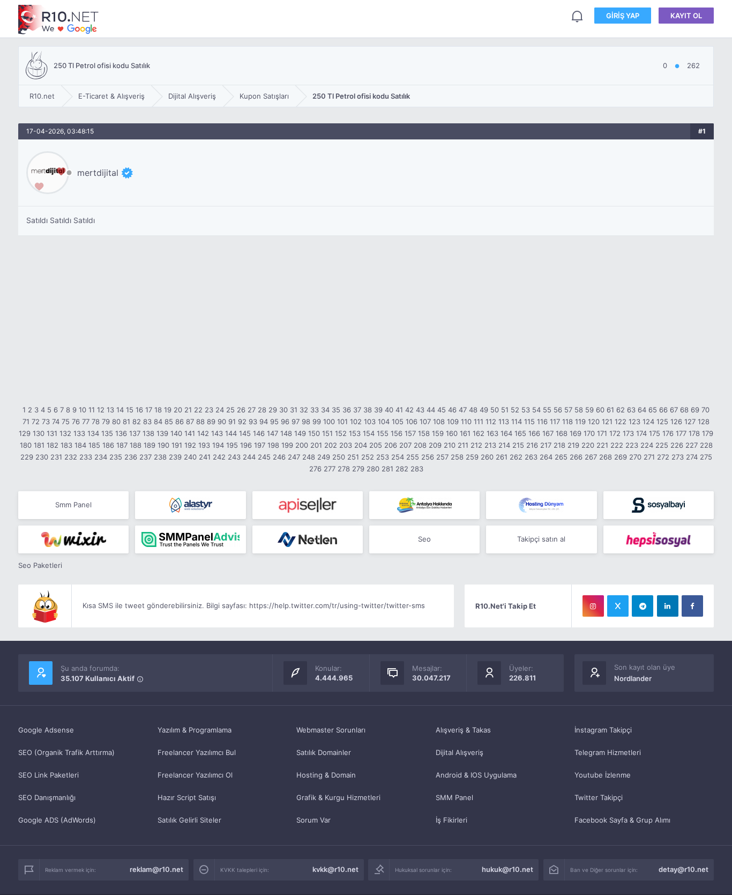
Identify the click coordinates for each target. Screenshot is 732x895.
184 (80, 445)
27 (252, 409)
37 (357, 409)
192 (190, 445)
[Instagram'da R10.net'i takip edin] (593, 606)
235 (115, 457)
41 (399, 409)
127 (690, 421)
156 (396, 433)
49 (484, 409)
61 (610, 409)
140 (176, 433)
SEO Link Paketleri (48, 775)
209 (435, 445)
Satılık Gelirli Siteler (189, 820)
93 (253, 421)
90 (222, 421)
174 (641, 433)
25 (230, 409)
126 (676, 421)
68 (684, 409)
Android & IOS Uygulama (476, 775)
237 (145, 457)
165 (520, 433)
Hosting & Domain (326, 775)
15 (129, 409)
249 (323, 457)
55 (547, 409)
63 (631, 409)
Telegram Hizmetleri (607, 752)
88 (200, 421)
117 (555, 421)
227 (691, 445)
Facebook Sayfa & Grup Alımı (622, 820)
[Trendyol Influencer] (73, 539)
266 (576, 457)
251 (353, 457)
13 (110, 409)
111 (478, 421)
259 (472, 457)
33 (314, 409)
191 (176, 445)
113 (503, 421)
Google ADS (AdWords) (57, 820)
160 (452, 433)
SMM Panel (454, 797)
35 (336, 409)
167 (548, 433)
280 (373, 468)
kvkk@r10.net (335, 869)
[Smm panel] (190, 539)
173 (628, 433)
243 (234, 457)
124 (648, 421)
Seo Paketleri (40, 565)
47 (463, 409)
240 (190, 457)
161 (465, 433)
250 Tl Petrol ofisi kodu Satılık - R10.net (58, 19)
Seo (424, 539)
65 (652, 409)
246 (279, 457)
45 (441, 409)
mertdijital (97, 172)
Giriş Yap (622, 15)
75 (66, 421)
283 (416, 468)
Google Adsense (46, 730)
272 (663, 457)
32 (304, 409)
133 (79, 433)
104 (384, 421)
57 (568, 409)
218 (559, 445)
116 (542, 421)
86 (179, 421)
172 (615, 433)
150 (314, 433)
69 (695, 409)
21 (188, 409)
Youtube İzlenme (602, 775)
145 (245, 433)
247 (294, 457)
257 (442, 457)
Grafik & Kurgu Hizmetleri (338, 797)
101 (342, 421)
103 (370, 421)
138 (148, 433)
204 (360, 445)
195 (232, 445)
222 (616, 445)
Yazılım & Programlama (194, 730)
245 (264, 457)
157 (410, 433)
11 (91, 409)
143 (217, 433)
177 (681, 433)
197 (259, 445)
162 (478, 433)
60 (600, 409)
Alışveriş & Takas (463, 730)
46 (452, 409)
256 (427, 457)
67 (674, 409)
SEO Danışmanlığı (47, 797)
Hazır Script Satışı (187, 797)
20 (178, 409)
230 (41, 457)
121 (607, 421)
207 (405, 445)
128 (703, 421)
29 (272, 409)
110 (466, 421)
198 (273, 445)
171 (602, 433)
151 (327, 433)
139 (162, 433)
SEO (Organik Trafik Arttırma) (66, 752)
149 (300, 433)
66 (663, 409)
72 (36, 421)
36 (346, 409)
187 (122, 445)
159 (438, 433)
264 (546, 457)
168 (561, 433)
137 (134, 433)
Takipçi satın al (541, 539)
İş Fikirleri (451, 820)
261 (501, 457)
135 (107, 433)
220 (587, 445)
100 (329, 421)
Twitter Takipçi (598, 797)
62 (620, 409)
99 (316, 421)
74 (55, 421)
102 (356, 421)
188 (135, 445)
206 (390, 445)
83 (147, 421)
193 (204, 445)
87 (190, 421)
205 (375, 445)
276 (315, 468)
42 (409, 409)
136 (121, 433)
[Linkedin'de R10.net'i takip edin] (667, 606)
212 (476, 445)
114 (516, 421)
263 (531, 457)
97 (296, 421)
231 (56, 457)
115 (529, 421)
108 (439, 421)
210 (449, 445)
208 (420, 445)
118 (567, 421)
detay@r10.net (683, 869)
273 (677, 457)
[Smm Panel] (307, 505)
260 (487, 457)
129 (25, 433)
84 (158, 421)
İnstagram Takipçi (603, 730)
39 (378, 409)
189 (149, 445)
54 (536, 409)
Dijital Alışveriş (459, 752)
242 (219, 457)
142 (203, 433)
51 (505, 409)
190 (163, 445)
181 (39, 445)
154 (369, 433)
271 (649, 457)
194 (218, 445)
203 (345, 445)
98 (306, 421)
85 (169, 421)
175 (654, 433)
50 (494, 409)
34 (325, 409)
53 (525, 409)
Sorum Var (313, 820)
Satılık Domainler (323, 752)
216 (532, 445)
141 (189, 433)
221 (602, 445)
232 (70, 457)
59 (589, 409)
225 (661, 445)
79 (106, 421)
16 (139, 409)
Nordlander (633, 678)
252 (367, 457)
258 (457, 457)
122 (620, 421)
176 (668, 433)
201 (316, 445)
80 (116, 421)
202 (330, 445)
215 (518, 445)
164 (506, 433)
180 (26, 445)
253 (382, 457)
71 (26, 421)
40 (389, 409)
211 (463, 445)
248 (308, 457)
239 (175, 457)
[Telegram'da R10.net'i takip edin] (642, 606)
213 (490, 445)
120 (594, 421)
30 (283, 409)
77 (85, 421)
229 (26, 457)
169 (575, 433)
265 (561, 457)
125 (662, 421)
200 (301, 445)
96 (285, 421)
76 (76, 421)
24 (219, 409)
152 (341, 433)
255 (412, 457)
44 (431, 409)
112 (490, 421)
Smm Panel (73, 504)
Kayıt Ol (686, 15)
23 (209, 409)
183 (66, 445)
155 (383, 433)
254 (397, 457)
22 (198, 409)
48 (473, 409)
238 (160, 457)
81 (126, 421)
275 (706, 457)
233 (85, 457)
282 (401, 468)
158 (424, 433)
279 (358, 468)
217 (545, 445)
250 (338, 457)
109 (453, 421)
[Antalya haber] (424, 505)
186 (108, 445)
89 (211, 421)
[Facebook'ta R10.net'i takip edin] (692, 606)
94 (263, 421)
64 (642, 409)
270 (635, 457)
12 (100, 409)
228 (706, 445)
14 (120, 409)
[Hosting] (190, 505)
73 (46, 421)
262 (516, 457)
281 (387, 468)
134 (93, 433)
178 (694, 433)
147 (272, 433)
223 (631, 445)
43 (420, 409)
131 (52, 433)
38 (367, 409)
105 (398, 421)
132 (65, 433)
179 (707, 433)
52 (515, 409)
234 (100, 457)
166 (534, 433)
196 (246, 445)
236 (130, 457)
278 (344, 468)
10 (82, 409)
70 (705, 409)
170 (589, 433)
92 (242, 421)
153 (355, 433)
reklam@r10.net (156, 869)
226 (676, 445)
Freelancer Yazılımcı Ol (195, 775)
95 (274, 421)
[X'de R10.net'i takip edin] (618, 606)
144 (231, 433)
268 (605, 457)
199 (287, 445)
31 (293, 409)
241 (205, 457)
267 (591, 457)
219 (573, 445)
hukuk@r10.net (507, 869)
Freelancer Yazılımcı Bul (197, 752)
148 (286, 433)
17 (148, 409)
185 (94, 445)
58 (578, 409)
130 (38, 433)
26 (241, 409)
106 (411, 421)
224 (646, 445)
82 (136, 421)
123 (634, 421)
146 (259, 433)
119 (580, 421)
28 (262, 409)
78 (96, 421)
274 (692, 457)
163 (492, 433)
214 (504, 445)
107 (425, 421)
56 (558, 409)
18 (158, 409)
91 (232, 421)
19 (167, 409)
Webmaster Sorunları (330, 730)
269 (620, 457)
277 (329, 468)
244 (249, 457)
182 (52, 445)
